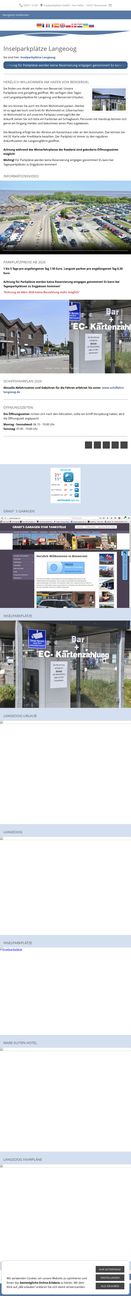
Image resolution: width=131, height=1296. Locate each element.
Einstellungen (110, 1277)
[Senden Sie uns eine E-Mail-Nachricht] (110, 5)
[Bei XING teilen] (124, 445)
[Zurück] (6, 336)
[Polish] (68, 25)
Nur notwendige (110, 1269)
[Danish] (74, 25)
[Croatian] (80, 25)
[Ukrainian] (86, 25)
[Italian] (51, 25)
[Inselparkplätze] (65, 664)
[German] (39, 25)
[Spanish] (57, 25)
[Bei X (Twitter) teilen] (97, 445)
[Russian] (91, 25)
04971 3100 (30, 5)
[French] (45, 25)
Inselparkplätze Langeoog (37, 57)
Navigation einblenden (16, 15)
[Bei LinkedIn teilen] (115, 445)
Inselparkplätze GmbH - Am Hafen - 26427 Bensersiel (75, 5)
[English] (63, 25)
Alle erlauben (110, 1286)
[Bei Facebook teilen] (88, 445)
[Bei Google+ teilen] (106, 445)
